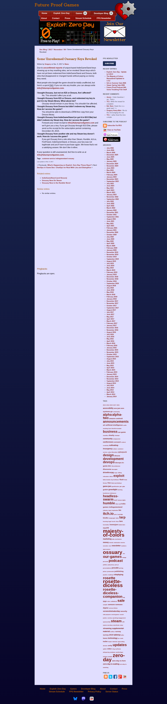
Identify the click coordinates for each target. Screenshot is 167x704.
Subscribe (109, 63)
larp (122, 517)
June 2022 (110, 203)
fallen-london (107, 479)
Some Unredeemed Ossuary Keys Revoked (67, 59)
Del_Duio (110, 106)
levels (113, 521)
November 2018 (112, 279)
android (119, 418)
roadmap (110, 574)
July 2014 (110, 385)
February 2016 (112, 345)
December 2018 (112, 277)
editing (120, 472)
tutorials (114, 641)
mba (113, 539)
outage (124, 557)
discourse (107, 469)
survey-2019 (108, 635)
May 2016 (110, 339)
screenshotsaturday (111, 611)
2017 (50, 50)
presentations (107, 568)
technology (112, 638)
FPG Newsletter (104, 18)
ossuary (71, 158)
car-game (122, 432)
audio (125, 425)
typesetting (121, 641)
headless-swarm (110, 497)
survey (118, 631)
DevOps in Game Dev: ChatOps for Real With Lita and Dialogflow (64, 167)
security (123, 611)
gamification (115, 486)
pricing (121, 568)
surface (112, 631)
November (58, 50)
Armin (109, 97)
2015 (111, 405)
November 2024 (112, 166)
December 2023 (112, 179)
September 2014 (113, 381)
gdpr (123, 486)
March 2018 (111, 294)
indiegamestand (62, 158)
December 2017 (112, 301)
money (106, 542)
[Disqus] (67, 229)
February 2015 (112, 372)
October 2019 (112, 257)
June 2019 (110, 266)
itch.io (108, 513)
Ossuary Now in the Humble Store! (56, 183)
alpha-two (112, 416)
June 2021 (110, 221)
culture (115, 449)
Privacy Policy (94, 692)
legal (109, 521)
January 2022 (112, 210)
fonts (125, 479)
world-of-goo (119, 652)
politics (105, 564)
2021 (118, 405)
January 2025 (112, 161)
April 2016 (110, 341)
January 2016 (112, 348)
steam (116, 621)
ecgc (115, 472)
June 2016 (110, 337)
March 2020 (111, 246)
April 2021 (110, 226)
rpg (124, 597)
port (116, 564)
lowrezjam (114, 525)
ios (120, 510)
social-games (115, 614)
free (109, 483)
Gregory (48, 64)
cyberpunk (122, 452)
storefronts (116, 625)
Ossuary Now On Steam (52, 180)
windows (112, 652)
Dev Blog (43, 50)
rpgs (105, 601)
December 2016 (112, 328)
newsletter (116, 546)
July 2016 (110, 334)
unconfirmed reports (52, 68)
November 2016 (112, 330)
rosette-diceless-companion (112, 593)
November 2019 (112, 254)
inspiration (115, 510)
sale (121, 600)
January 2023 (112, 195)
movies (123, 542)
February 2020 (112, 248)
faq (112, 479)
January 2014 (112, 396)
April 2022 (110, 206)
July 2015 (110, 361)
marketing (107, 539)
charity (111, 435)
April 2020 (110, 243)
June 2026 (110, 150)
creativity (106, 445)
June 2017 (110, 314)
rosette (109, 578)
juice (115, 514)
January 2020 (112, 250)
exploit (118, 476)
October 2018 (112, 281)
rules (108, 601)
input (109, 510)
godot (105, 490)
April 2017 (110, 319)
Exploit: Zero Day (62, 13)
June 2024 (110, 168)
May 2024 (110, 170)
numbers (123, 546)
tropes (110, 641)
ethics (111, 476)
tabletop (117, 635)
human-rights (122, 500)
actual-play (116, 411)
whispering (106, 652)
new (110, 546)
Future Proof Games (57, 4)
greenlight (112, 489)
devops (109, 462)
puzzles (105, 574)
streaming (107, 628)
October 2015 (112, 354)
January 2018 (112, 299)
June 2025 (110, 157)
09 (65, 50)
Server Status (112, 692)
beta (109, 428)
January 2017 (112, 325)
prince (105, 571)
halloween (113, 493)
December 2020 (112, 232)
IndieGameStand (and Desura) (54, 178)
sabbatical (114, 601)
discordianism (116, 466)
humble (109, 503)
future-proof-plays (116, 483)
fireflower (116, 479)
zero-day (114, 657)
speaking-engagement (119, 618)
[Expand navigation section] (85, 13)
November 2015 (112, 352)
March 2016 (111, 343)
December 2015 (112, 350)
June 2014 (110, 388)
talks (122, 635)
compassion (116, 439)
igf (120, 504)
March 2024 (111, 172)
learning (105, 521)
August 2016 (111, 332)
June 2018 (110, 290)
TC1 (108, 101)
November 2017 (112, 303)
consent (117, 442)
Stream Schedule (83, 18)
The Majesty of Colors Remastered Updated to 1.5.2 (115, 78)
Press (67, 18)
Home (44, 13)
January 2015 (112, 374)
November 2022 (112, 197)
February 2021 (112, 228)
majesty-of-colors (113, 533)
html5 (115, 500)
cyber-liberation (112, 452)
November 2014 (112, 379)
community (107, 439)
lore (121, 521)
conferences (108, 442)
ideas (117, 504)
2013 (104, 405)
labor (117, 518)
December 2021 (112, 212)
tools (121, 638)
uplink (105, 649)
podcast (116, 560)
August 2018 (111, 286)
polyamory (111, 564)
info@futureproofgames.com (50, 88)
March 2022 (111, 208)
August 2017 (111, 310)
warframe (118, 649)
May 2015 (110, 365)
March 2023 (111, 192)
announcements (116, 421)
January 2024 (112, 177)
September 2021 (113, 217)
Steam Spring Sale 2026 (116, 85)
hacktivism (106, 493)
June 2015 (110, 363)
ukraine (105, 645)
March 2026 (111, 152)
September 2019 (113, 259)
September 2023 (113, 181)
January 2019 (112, 274)
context (123, 442)
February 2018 (112, 297)
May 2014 (110, 390)
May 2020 (110, 241)
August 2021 (111, 219)
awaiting (105, 428)
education (106, 476)
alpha (107, 414)
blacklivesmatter (116, 428)
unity (110, 645)
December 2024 (112, 164)
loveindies (106, 524)
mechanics (118, 539)
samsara (111, 604)
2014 (107, 405)
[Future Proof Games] (125, 11)
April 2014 (110, 392)
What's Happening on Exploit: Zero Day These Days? (69, 165)
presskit (115, 568)
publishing (118, 571)
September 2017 (113, 308)
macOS (106, 528)
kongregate (112, 518)
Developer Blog (101, 13)
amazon (112, 418)
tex (119, 638)
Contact (55, 18)
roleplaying (118, 574)
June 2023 (110, 186)
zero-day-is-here (119, 661)
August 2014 (111, 383)
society (109, 618)
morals (111, 542)
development (113, 459)
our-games (112, 556)
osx (124, 553)
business (110, 431)
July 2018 (110, 288)
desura (117, 456)
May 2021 (110, 223)
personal (105, 561)
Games (79, 13)
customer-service (48, 158)
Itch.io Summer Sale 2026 (116, 83)
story (121, 625)
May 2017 (110, 317)
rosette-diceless (113, 583)
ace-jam (117, 408)
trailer (105, 641)
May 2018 (110, 292)
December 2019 (112, 252)
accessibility (108, 408)
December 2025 (112, 155)
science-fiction (113, 608)
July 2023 (110, 183)
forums (105, 483)
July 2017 (110, 312)
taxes (105, 638)
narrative (105, 546)
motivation (117, 542)
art (104, 425)
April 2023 (110, 190)
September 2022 (113, 199)
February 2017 (112, 323)
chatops (117, 435)
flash (122, 480)
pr (118, 564)
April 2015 (110, 368)
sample (105, 604)
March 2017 (111, 321)
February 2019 (112, 272)
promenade (110, 571)
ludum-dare (121, 524)
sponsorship (106, 622)
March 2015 (111, 370)
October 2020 (112, 235)
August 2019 (111, 261)
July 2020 (110, 237)
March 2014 (111, 394)
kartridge (120, 514)
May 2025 (110, 159)
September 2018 (113, 283)
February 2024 (112, 175)
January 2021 (112, 230)
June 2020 (110, 239)
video (109, 649)
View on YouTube (114, 130)
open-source (106, 549)
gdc (121, 486)
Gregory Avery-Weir (114, 110)
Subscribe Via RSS (114, 125)
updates (120, 645)
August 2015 (111, 359)
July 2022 (110, 201)
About (44, 18)
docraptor (114, 469)
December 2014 (112, 377)
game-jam (107, 486)
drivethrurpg (108, 472)
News (67, 64)
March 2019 (111, 270)
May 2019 (110, 268)
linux (117, 521)
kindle (105, 518)
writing (105, 656)
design (108, 455)
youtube (109, 656)
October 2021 (112, 215)
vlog (113, 649)
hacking (120, 489)
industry (105, 510)
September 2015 (113, 357)
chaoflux (105, 435)
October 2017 (112, 306)
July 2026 (110, 148)
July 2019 (110, 263)
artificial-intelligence (114, 425)
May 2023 (110, 188)
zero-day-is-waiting (111, 664)
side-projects (107, 614)
